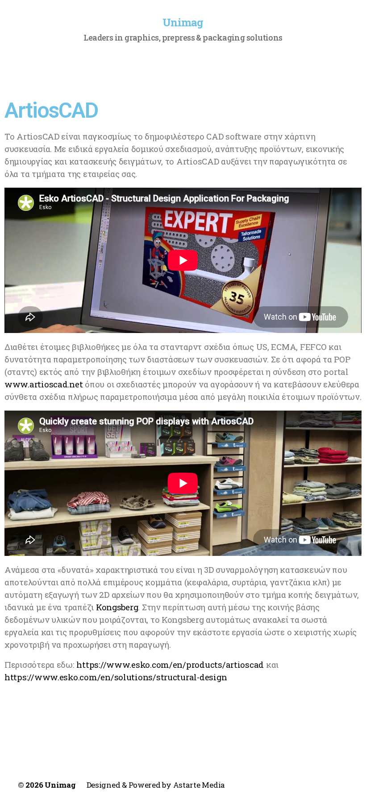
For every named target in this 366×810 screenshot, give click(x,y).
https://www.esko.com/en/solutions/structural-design (115, 677)
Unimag (182, 22)
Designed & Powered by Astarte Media (156, 785)
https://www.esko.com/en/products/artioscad (170, 664)
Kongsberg (117, 607)
